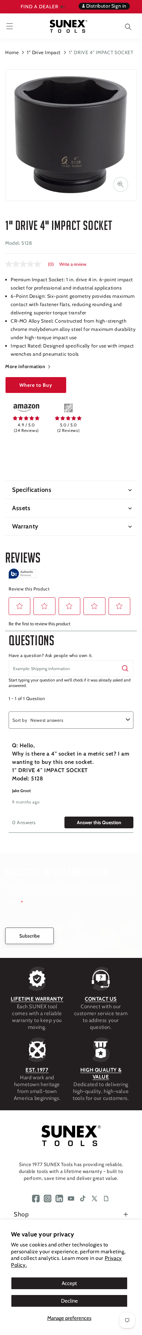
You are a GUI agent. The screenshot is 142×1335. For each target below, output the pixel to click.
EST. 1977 (37, 1070)
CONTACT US (101, 999)
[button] (123, 26)
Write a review (72, 264)
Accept (69, 1283)
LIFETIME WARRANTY (37, 999)
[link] (26, 408)
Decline (69, 1301)
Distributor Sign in (105, 6)
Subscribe (29, 936)
